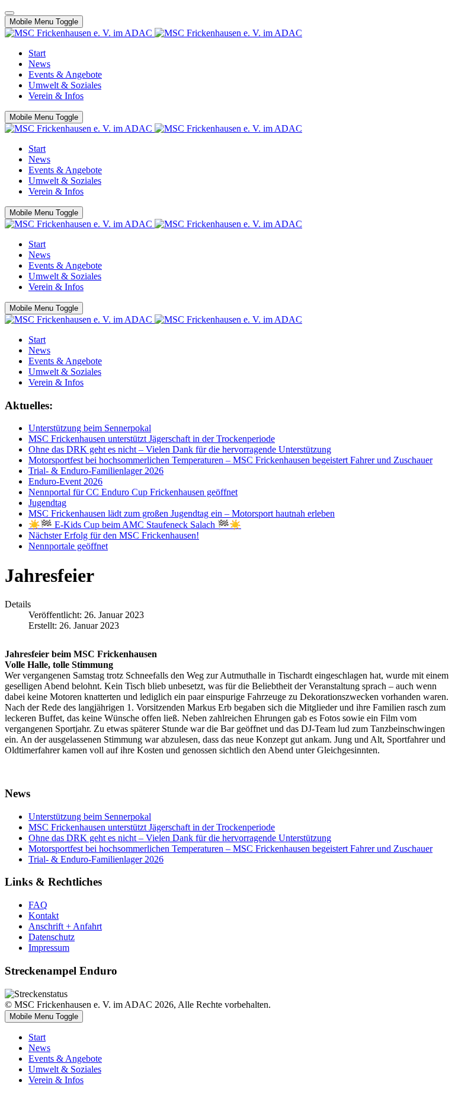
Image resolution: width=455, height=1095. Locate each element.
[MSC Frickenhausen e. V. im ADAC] (153, 33)
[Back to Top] (9, 13)
